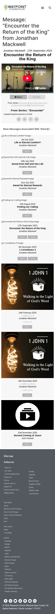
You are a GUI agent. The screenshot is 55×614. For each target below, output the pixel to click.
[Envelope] (35, 601)
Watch (19, 97)
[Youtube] (15, 601)
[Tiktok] (20, 601)
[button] (42, 7)
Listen (37, 97)
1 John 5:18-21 (27, 383)
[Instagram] (10, 601)
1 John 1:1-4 (27, 315)
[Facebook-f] (5, 601)
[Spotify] (30, 601)
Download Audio (37, 105)
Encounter (23, 103)
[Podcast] (25, 601)
